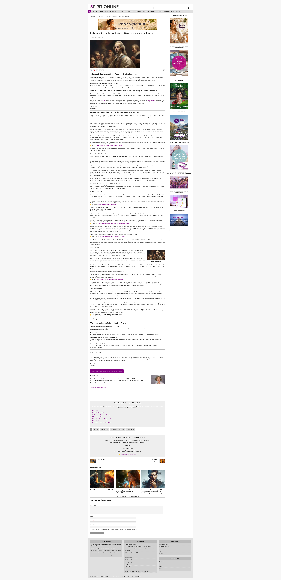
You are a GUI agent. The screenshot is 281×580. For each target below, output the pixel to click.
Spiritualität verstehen (97, 410)
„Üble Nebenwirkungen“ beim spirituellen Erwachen (110, 279)
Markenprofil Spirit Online (130, 562)
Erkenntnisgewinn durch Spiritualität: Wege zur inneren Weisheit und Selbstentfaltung (127, 491)
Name (91, 516)
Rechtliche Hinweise (163, 544)
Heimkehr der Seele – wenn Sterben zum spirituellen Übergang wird (105, 552)
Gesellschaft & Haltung (149, 11)
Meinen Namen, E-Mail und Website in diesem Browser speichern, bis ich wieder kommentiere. (114, 529)
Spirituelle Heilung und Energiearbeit (101, 419)
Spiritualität (112, 11)
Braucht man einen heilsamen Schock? (101, 490)
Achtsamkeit (138, 11)
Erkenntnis (114, 429)
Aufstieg (96, 429)
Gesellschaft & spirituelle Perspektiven (101, 422)
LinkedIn (161, 566)
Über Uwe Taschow (129, 559)
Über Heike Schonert (129, 557)
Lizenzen (161, 553)
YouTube (161, 564)
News (97, 11)
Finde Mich (127, 566)
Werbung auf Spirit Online (130, 544)
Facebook (161, 561)
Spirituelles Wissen (97, 420)
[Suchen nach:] (179, 230)
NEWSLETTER (138, 8)
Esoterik (101, 37)
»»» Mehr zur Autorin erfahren (98, 387)
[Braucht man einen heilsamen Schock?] (102, 479)
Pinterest (161, 568)
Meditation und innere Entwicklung (101, 414)
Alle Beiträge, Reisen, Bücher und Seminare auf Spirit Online (107, 371)
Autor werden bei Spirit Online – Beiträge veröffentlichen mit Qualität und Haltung (140, 549)
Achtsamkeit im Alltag (97, 416)
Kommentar (93, 505)
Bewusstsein (122, 11)
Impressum (161, 549)
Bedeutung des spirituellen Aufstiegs (106, 204)
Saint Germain (152, 100)
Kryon (103, 100)
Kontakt (126, 564)
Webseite (92, 525)
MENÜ (90, 12)
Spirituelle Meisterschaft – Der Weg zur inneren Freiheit (111, 236)
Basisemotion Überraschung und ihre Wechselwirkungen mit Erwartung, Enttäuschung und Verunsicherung (152, 491)
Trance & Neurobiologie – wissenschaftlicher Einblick (110, 145)
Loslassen (121, 429)
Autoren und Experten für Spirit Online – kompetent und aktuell (139, 546)
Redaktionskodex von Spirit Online (132, 552)
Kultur (159, 11)
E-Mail (91, 520)
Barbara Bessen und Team (96, 367)
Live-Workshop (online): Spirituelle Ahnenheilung (101, 555)
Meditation (130, 11)
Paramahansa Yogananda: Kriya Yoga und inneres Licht (103, 548)
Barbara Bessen (104, 429)
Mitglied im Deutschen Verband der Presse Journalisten (137, 571)
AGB (160, 551)
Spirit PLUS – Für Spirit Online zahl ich (133, 569)
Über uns (127, 555)
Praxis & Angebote (168, 11)
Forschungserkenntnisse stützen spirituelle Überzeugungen (114, 223)
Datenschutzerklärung (164, 546)
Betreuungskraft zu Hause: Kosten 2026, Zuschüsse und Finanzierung (106, 550)
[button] (91, 70)
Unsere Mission (104, 11)
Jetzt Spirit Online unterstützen (128, 454)
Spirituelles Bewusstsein (98, 412)
